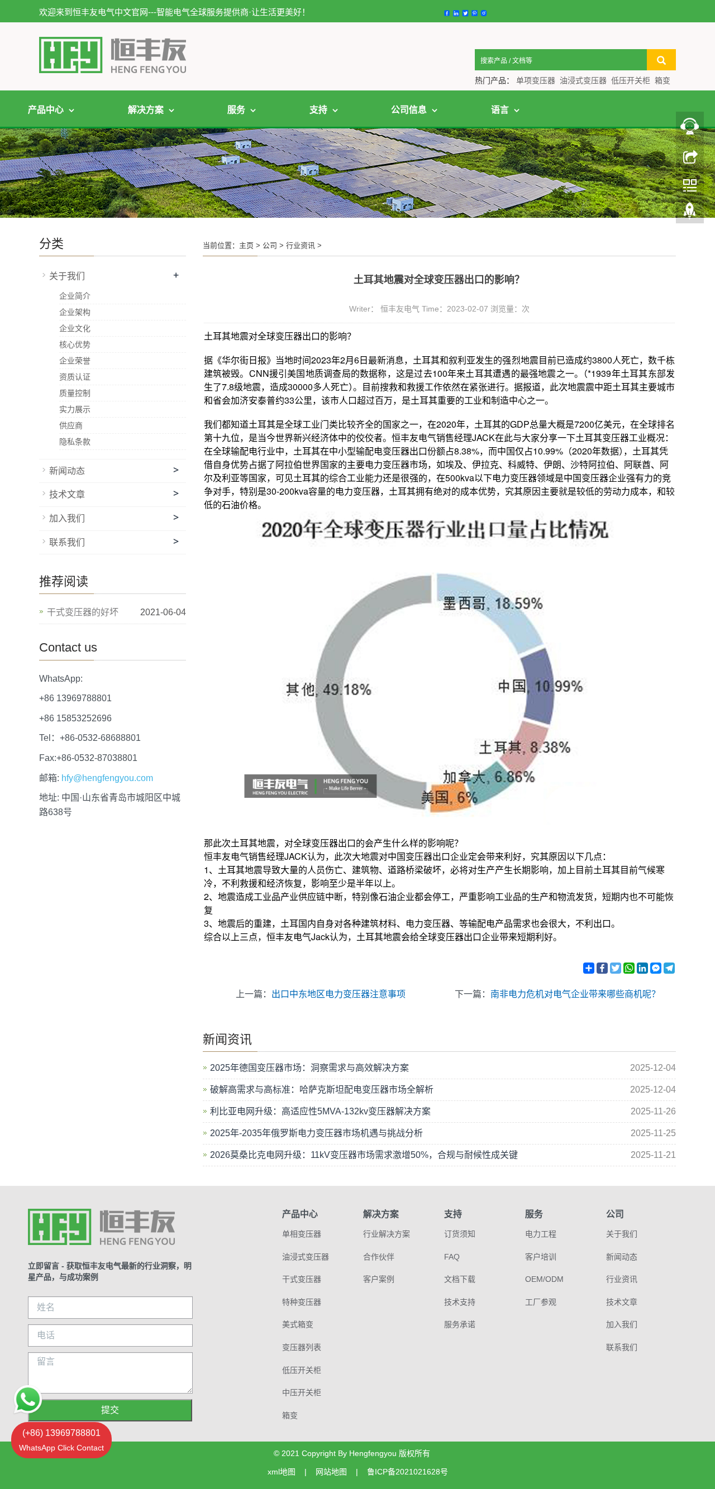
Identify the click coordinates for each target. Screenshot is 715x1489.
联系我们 (67, 542)
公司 (270, 245)
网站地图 (331, 1471)
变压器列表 (301, 1347)
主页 (246, 245)
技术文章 (67, 494)
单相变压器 (301, 1233)
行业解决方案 (386, 1233)
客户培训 (540, 1256)
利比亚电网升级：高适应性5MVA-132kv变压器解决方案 (320, 1111)
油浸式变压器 (583, 80)
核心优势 (74, 344)
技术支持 (459, 1302)
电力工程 (540, 1233)
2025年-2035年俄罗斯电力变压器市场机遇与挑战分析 (316, 1133)
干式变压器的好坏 (82, 612)
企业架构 (74, 312)
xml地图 (281, 1471)
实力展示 (74, 409)
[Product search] (661, 59)
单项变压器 (535, 80)
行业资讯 (300, 245)
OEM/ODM (544, 1279)
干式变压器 (301, 1279)
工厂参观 (540, 1302)
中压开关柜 (301, 1392)
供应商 (71, 425)
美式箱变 (297, 1324)
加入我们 (67, 518)
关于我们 (67, 276)
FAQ (452, 1256)
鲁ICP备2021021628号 (407, 1471)
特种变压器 (301, 1302)
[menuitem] (151, 110)
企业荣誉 (74, 360)
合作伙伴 (378, 1256)
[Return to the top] (690, 214)
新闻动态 (67, 471)
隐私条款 (74, 441)
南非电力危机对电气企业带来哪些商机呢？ (575, 994)
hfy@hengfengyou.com (107, 778)
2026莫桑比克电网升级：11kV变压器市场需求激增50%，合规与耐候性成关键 (364, 1155)
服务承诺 (459, 1324)
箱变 (662, 80)
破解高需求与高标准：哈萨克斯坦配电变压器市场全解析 (321, 1089)
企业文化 (74, 328)
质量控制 (74, 393)
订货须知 (459, 1233)
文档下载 (459, 1279)
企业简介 (74, 295)
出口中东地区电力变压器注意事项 (338, 994)
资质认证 (74, 376)
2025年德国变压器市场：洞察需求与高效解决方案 (309, 1068)
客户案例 (378, 1279)
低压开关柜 (630, 80)
